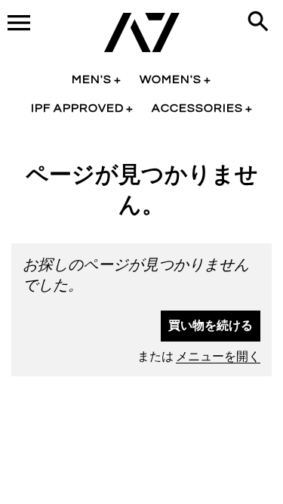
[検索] (261, 22)
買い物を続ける (210, 326)
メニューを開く (218, 357)
